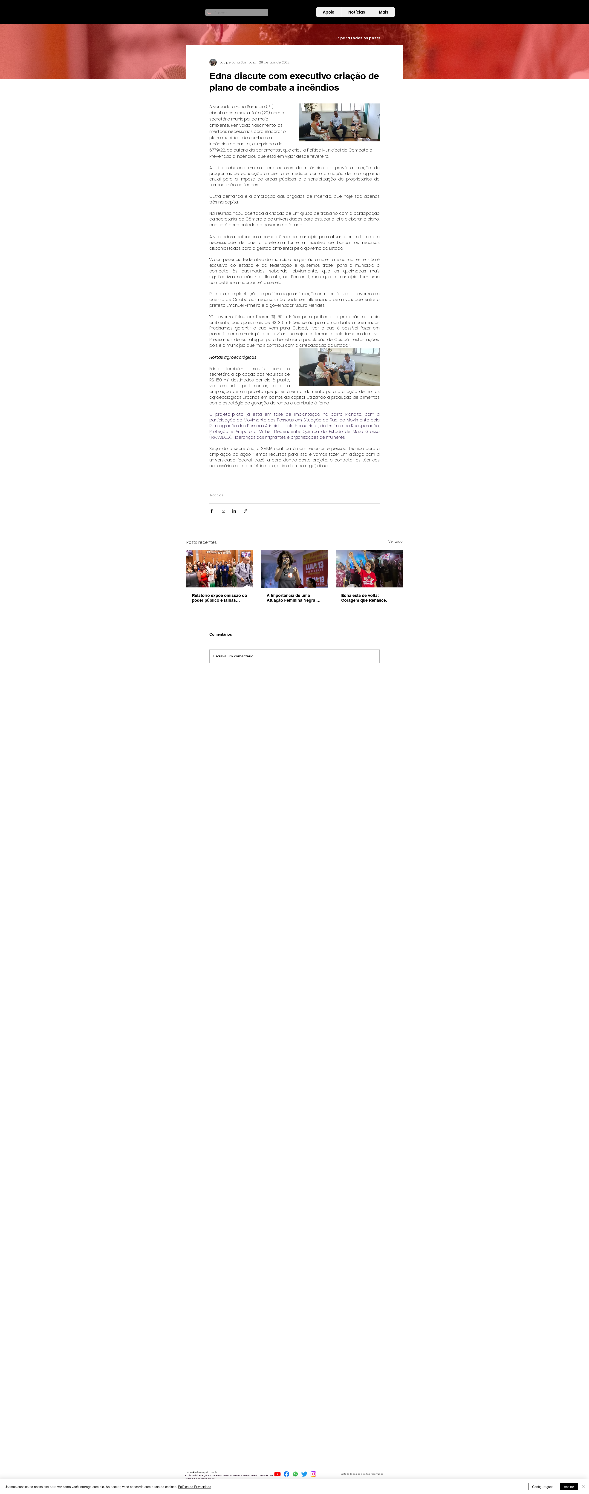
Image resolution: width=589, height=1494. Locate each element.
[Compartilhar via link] (245, 511)
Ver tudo (395, 541)
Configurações (542, 1486)
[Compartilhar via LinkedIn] (234, 511)
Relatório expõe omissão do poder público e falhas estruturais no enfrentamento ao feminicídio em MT (219, 598)
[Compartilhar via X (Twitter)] (223, 511)
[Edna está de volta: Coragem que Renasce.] (369, 568)
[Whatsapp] (295, 1474)
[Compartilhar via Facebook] (211, 511)
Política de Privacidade (194, 1486)
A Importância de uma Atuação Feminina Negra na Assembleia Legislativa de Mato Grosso (294, 598)
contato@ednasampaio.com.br (201, 1472)
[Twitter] (304, 1474)
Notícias (216, 495)
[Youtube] (277, 1474)
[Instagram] (313, 1474)
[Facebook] (286, 1474)
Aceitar (569, 1486)
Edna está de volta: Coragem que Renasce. (364, 598)
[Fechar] (583, 1486)
